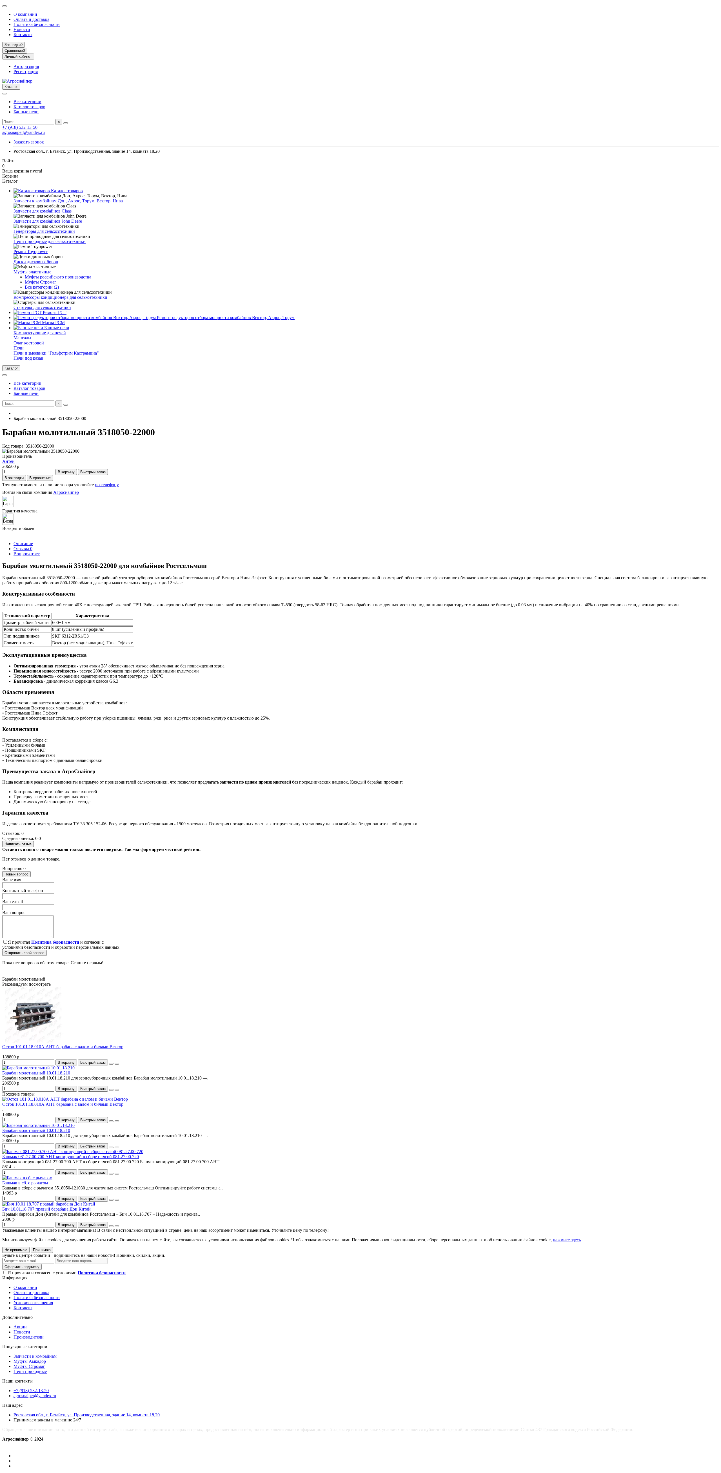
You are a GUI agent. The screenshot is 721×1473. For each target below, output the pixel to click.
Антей (8, 461)
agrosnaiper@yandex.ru (23, 132)
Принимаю (42, 1250)
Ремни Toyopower (31, 251)
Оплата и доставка (31, 19)
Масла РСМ (53, 322)
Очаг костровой (29, 342)
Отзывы (23, 548)
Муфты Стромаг (40, 282)
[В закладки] (111, 1064)
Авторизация (26, 66)
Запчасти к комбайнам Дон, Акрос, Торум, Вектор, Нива (68, 200)
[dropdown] (4, 6)
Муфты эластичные (32, 271)
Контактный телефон (22, 890)
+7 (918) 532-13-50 (19, 127)
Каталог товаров (29, 106)
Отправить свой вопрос (24, 953)
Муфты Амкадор (30, 1361)
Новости (22, 29)
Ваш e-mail (12, 901)
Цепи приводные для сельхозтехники (50, 241)
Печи (19, 348)
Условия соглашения (33, 1302)
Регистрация (26, 71)
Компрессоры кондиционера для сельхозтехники (60, 297)
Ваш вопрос (13, 912)
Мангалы (22, 337)
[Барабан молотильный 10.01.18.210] (38, 1067)
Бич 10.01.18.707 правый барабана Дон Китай (46, 1209)
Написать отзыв (18, 844)
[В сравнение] (117, 1064)
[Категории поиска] (4, 93)
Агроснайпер (66, 492)
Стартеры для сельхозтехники (42, 307)
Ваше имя (11, 879)
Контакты (23, 34)
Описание (23, 543)
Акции (20, 1326)
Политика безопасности (37, 24)
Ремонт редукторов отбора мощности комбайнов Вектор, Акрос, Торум (225, 317)
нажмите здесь (567, 1239)
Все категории (27, 101)
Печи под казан (28, 358)
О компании (25, 14)
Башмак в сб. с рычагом (25, 1182)
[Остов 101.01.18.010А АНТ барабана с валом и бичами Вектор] (33, 1041)
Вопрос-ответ (27, 553)
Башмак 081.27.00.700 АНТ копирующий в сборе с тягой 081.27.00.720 (70, 1156)
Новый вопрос (16, 874)
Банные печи (26, 111)
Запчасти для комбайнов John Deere (48, 221)
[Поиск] (65, 123)
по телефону (107, 484)
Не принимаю (16, 1250)
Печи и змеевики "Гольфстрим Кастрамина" (56, 353)
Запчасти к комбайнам (35, 1356)
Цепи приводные (30, 1371)
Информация (14, 1277)
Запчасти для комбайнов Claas (43, 211)
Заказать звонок (29, 142)
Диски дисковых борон (36, 261)
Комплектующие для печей (40, 332)
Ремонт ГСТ (54, 312)
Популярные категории (24, 1346)
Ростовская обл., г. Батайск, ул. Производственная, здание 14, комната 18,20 (87, 1414)
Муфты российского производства (58, 277)
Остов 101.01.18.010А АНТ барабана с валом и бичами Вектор (62, 1046)
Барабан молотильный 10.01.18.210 (36, 1073)
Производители (29, 1337)
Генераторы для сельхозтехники (44, 231)
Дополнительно (17, 1317)
